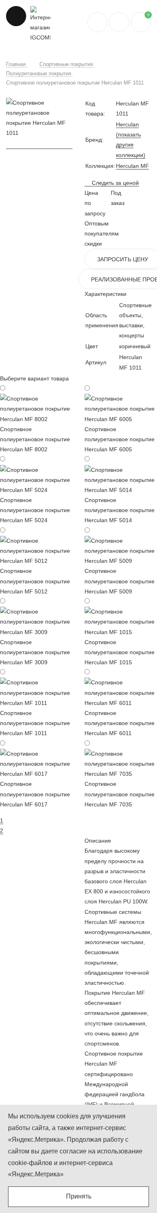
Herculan (127, 124)
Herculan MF (132, 166)
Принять (78, 1196)
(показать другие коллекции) (130, 144)
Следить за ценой (114, 183)
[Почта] (119, 22)
